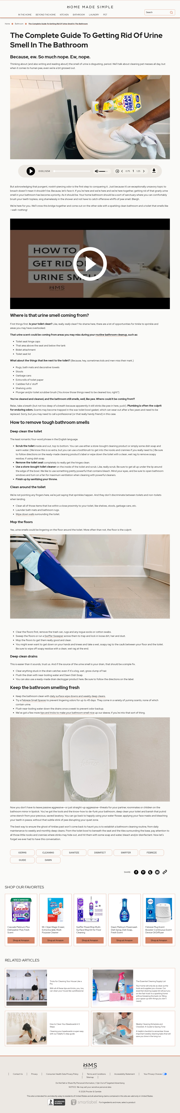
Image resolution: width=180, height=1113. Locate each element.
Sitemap (90, 1077)
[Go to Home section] (14, 14)
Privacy (34, 1074)
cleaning (48, 852)
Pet (105, 14)
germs (22, 852)
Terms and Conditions (96, 1074)
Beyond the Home (46, 14)
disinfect (100, 852)
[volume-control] (96, 171)
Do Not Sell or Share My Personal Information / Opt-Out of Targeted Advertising (90, 1083)
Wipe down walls (25, 514)
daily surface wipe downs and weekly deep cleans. (78, 696)
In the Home (25, 14)
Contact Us (18, 1074)
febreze (152, 852)
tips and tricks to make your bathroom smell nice (67, 712)
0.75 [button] (128, 171)
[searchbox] (160, 12)
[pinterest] (143, 872)
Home (7, 24)
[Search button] (171, 12)
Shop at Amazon (21, 940)
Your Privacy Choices (152, 1074)
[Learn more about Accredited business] (56, 1102)
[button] (90, 264)
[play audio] (31, 171)
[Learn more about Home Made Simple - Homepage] (90, 10)
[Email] (157, 872)
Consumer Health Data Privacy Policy (62, 1074)
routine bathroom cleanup (111, 334)
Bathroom (79, 14)
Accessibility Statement (124, 1074)
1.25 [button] (138, 171)
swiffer (126, 852)
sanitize (74, 852)
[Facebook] (136, 872)
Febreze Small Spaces (34, 700)
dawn (48, 860)
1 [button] (133, 171)
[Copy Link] (165, 872)
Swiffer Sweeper (54, 636)
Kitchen (64, 14)
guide (22, 860)
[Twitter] (150, 872)
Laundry (94, 14)
